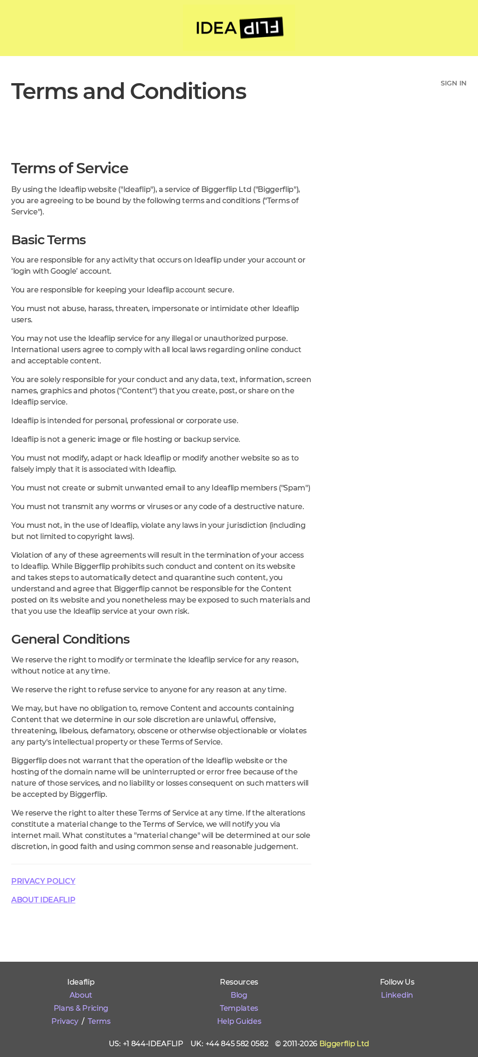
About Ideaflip (43, 899)
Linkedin (397, 995)
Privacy (64, 1021)
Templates (239, 1008)
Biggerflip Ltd (344, 1043)
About (81, 995)
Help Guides (239, 1021)
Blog (239, 995)
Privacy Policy (43, 881)
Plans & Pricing (81, 1008)
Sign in (454, 83)
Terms (99, 1021)
